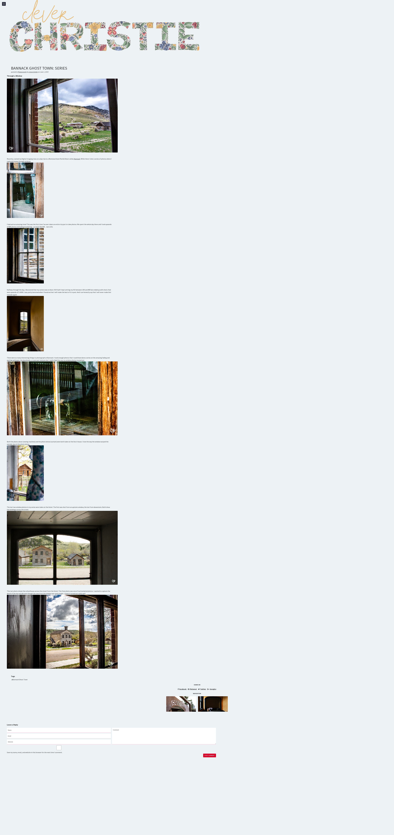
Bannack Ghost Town (20, 680)
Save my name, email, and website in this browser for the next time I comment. (34, 752)
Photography (22, 72)
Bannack (77, 159)
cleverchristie (33, 72)
